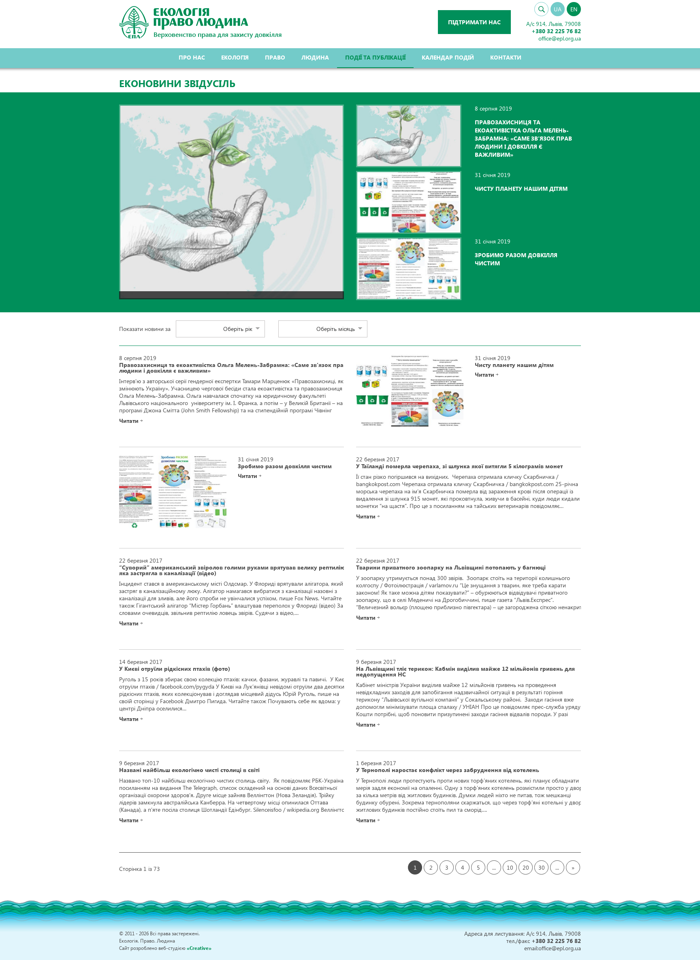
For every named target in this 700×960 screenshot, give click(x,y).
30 (541, 867)
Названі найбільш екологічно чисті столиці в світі (189, 770)
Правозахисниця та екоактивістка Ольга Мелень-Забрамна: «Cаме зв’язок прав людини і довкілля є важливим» (523, 138)
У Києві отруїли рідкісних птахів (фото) (174, 669)
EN (573, 9)
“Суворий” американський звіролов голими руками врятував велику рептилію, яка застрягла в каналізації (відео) (233, 570)
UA (557, 9)
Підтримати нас (474, 22)
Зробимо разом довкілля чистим (285, 466)
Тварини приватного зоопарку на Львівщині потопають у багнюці (451, 567)
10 (510, 867)
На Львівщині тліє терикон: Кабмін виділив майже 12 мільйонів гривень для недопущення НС (465, 671)
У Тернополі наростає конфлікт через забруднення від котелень (447, 770)
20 (526, 867)
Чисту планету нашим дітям (521, 188)
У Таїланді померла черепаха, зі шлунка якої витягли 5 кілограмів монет (459, 466)
